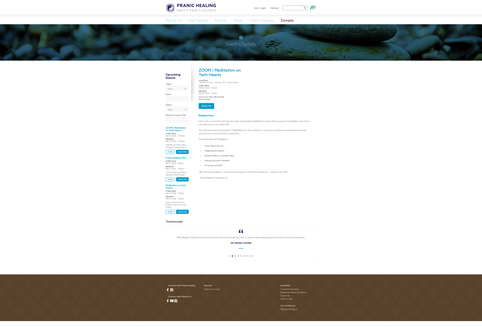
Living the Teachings (290, 289)
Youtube (172, 301)
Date (168, 94)
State (168, 105)
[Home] (191, 8)
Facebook (168, 290)
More (170, 152)
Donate (287, 20)
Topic (168, 84)
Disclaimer (285, 295)
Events (220, 20)
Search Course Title (176, 115)
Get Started (198, 20)
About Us (174, 20)
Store (237, 20)
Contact (274, 8)
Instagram (172, 290)
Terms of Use (287, 299)
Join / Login (260, 8)
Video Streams (261, 20)
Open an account (212, 289)
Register (182, 152)
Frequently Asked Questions (293, 292)
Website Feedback (289, 309)
